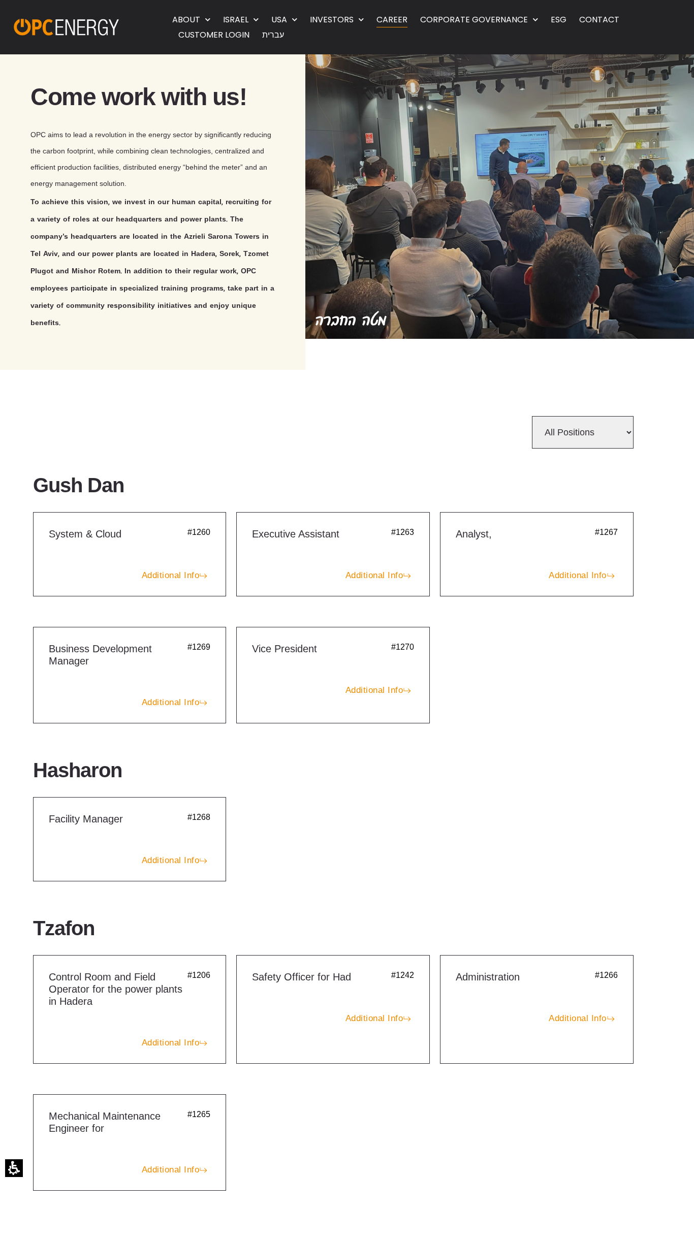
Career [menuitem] (391, 19)
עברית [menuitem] (273, 35)
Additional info (171, 575)
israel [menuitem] (235, 19)
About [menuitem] (186, 19)
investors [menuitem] (332, 19)
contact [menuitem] (599, 19)
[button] (14, 1168)
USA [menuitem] (279, 19)
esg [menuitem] (558, 19)
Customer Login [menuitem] (213, 35)
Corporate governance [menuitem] (474, 19)
